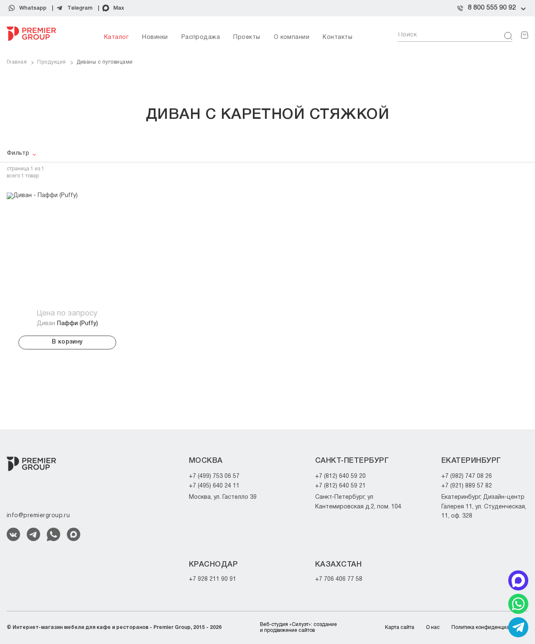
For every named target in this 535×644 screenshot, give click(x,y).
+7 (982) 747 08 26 (466, 476)
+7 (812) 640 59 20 (340, 476)
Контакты (337, 37)
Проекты (246, 37)
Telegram (79, 8)
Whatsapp (32, 8)
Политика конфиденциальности (489, 627)
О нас (433, 627)
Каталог (116, 37)
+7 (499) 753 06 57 (214, 476)
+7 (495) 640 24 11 (214, 486)
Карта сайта (399, 627)
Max (118, 8)
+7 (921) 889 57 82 (466, 486)
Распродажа (200, 37)
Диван (67, 323)
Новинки (155, 37)
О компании (292, 37)
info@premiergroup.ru (38, 515)
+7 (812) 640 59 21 (340, 486)
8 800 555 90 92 (492, 8)
